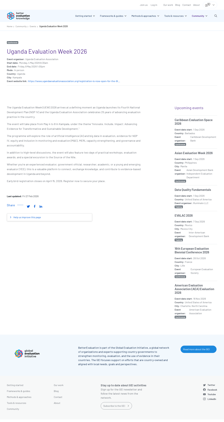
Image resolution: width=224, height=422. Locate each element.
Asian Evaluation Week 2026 (194, 153)
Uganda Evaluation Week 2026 (53, 26)
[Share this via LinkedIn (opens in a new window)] (41, 206)
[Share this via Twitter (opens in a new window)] (28, 206)
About (196, 4)
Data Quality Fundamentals (193, 189)
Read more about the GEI (196, 349)
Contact (186, 4)
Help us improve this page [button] (27, 217)
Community (21, 26)
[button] (215, 15)
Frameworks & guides (18, 391)
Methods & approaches (19, 396)
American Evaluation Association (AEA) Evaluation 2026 (194, 288)
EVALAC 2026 (184, 215)
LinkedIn (212, 399)
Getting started (15, 385)
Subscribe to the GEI (114, 405)
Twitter (211, 385)
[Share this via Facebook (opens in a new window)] (34, 206)
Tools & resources (16, 402)
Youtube (212, 394)
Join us (144, 4)
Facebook (212, 389)
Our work (168, 4)
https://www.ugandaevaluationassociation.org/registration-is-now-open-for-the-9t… (74, 81)
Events (33, 26)
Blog (177, 4)
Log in (154, 4)
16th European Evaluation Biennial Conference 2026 (192, 250)
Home (9, 26)
